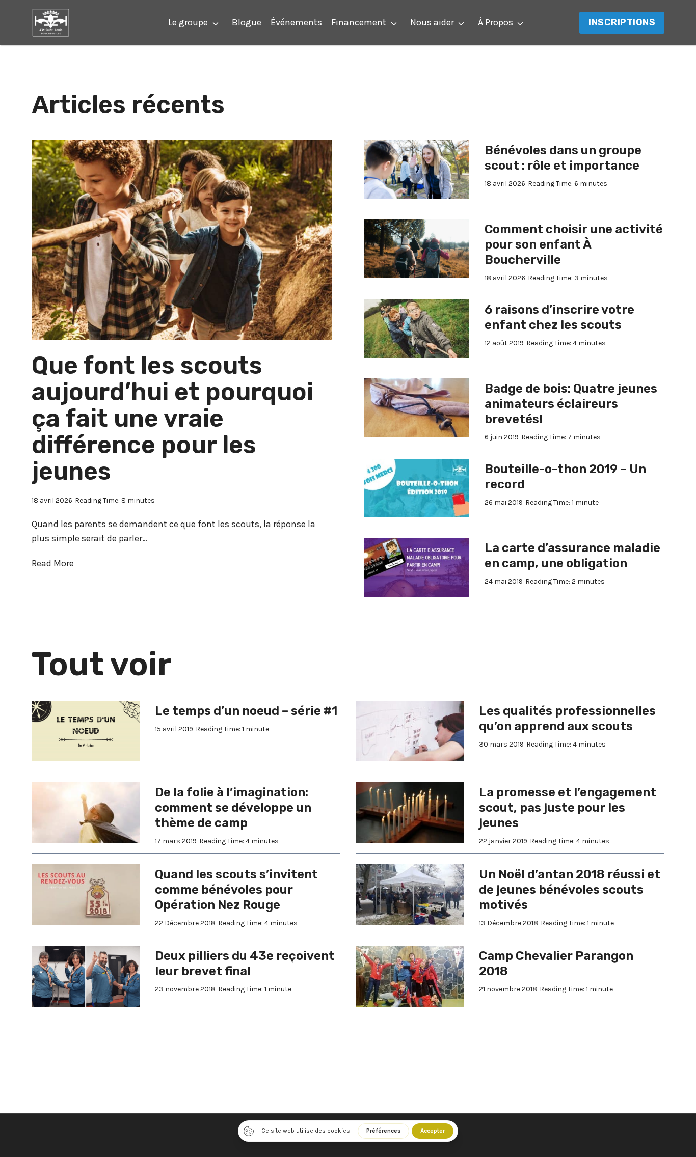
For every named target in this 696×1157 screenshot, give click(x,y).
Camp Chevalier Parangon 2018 (556, 963)
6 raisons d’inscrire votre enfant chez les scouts (559, 317)
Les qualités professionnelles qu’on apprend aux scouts (567, 718)
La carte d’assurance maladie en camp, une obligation (572, 555)
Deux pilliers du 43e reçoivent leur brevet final (245, 963)
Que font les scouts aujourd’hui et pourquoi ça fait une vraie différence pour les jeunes (172, 418)
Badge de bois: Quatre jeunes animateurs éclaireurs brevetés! (571, 403)
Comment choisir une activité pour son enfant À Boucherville (574, 244)
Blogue (246, 22)
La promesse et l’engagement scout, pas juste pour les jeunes (567, 807)
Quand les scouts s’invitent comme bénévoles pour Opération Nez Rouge (236, 889)
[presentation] (182, 240)
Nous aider (432, 22)
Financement (358, 22)
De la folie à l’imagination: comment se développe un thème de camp (233, 807)
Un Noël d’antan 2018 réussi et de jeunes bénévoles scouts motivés (569, 889)
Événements (296, 22)
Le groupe (188, 22)
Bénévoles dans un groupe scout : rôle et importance (563, 158)
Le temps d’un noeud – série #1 (246, 711)
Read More (53, 564)
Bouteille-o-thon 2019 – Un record (565, 476)
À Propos (495, 22)
